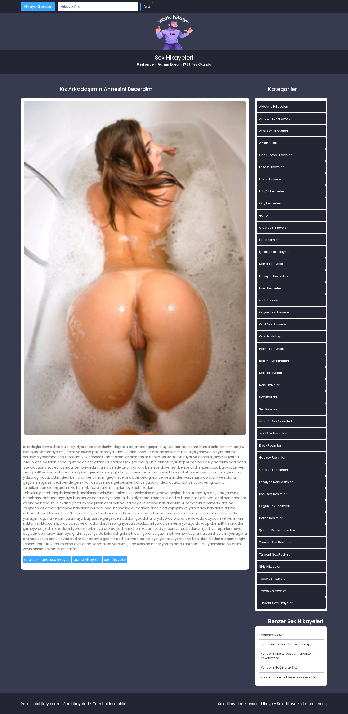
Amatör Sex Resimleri (275, 421)
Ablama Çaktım (273, 635)
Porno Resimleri (271, 518)
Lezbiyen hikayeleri (273, 276)
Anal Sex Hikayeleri (273, 131)
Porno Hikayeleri (271, 349)
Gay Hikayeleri (270, 203)
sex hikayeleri (115, 559)
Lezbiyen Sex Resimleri (276, 482)
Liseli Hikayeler (270, 288)
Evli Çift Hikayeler (271, 191)
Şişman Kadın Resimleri (277, 530)
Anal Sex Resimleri (273, 433)
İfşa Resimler (269, 240)
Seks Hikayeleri (270, 373)
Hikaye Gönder (38, 6)
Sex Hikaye (287, 703)
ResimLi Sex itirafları (274, 361)
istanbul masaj (314, 703)
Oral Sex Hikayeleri (273, 324)
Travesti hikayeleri (273, 591)
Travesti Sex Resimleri (275, 542)
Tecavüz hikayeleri (273, 579)
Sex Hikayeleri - (232, 703)
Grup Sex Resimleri (273, 470)
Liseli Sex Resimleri (273, 494)
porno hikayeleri (87, 559)
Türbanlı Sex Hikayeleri (276, 603)
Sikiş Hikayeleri (270, 567)
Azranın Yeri (268, 143)
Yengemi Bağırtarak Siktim (281, 668)
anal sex (31, 559)
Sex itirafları (268, 397)
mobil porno (268, 300)
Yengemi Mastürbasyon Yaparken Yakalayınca (287, 656)
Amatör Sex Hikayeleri (276, 119)
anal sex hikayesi (56, 559)
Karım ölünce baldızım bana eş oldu (288, 677)
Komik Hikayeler (271, 264)
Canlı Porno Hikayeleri (276, 155)
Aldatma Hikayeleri (273, 107)
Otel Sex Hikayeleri (273, 336)
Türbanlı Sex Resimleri (276, 554)
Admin (163, 64)
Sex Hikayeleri (269, 385)
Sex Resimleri (269, 409)
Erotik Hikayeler (270, 179)
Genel (263, 216)
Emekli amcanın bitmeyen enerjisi (286, 644)
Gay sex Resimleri (272, 458)
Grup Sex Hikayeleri (274, 228)
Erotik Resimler (270, 445)
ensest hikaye (260, 703)
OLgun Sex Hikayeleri (275, 312)
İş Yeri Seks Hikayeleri (275, 252)
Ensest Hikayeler (271, 167)
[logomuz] (174, 33)
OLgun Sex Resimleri (274, 506)
